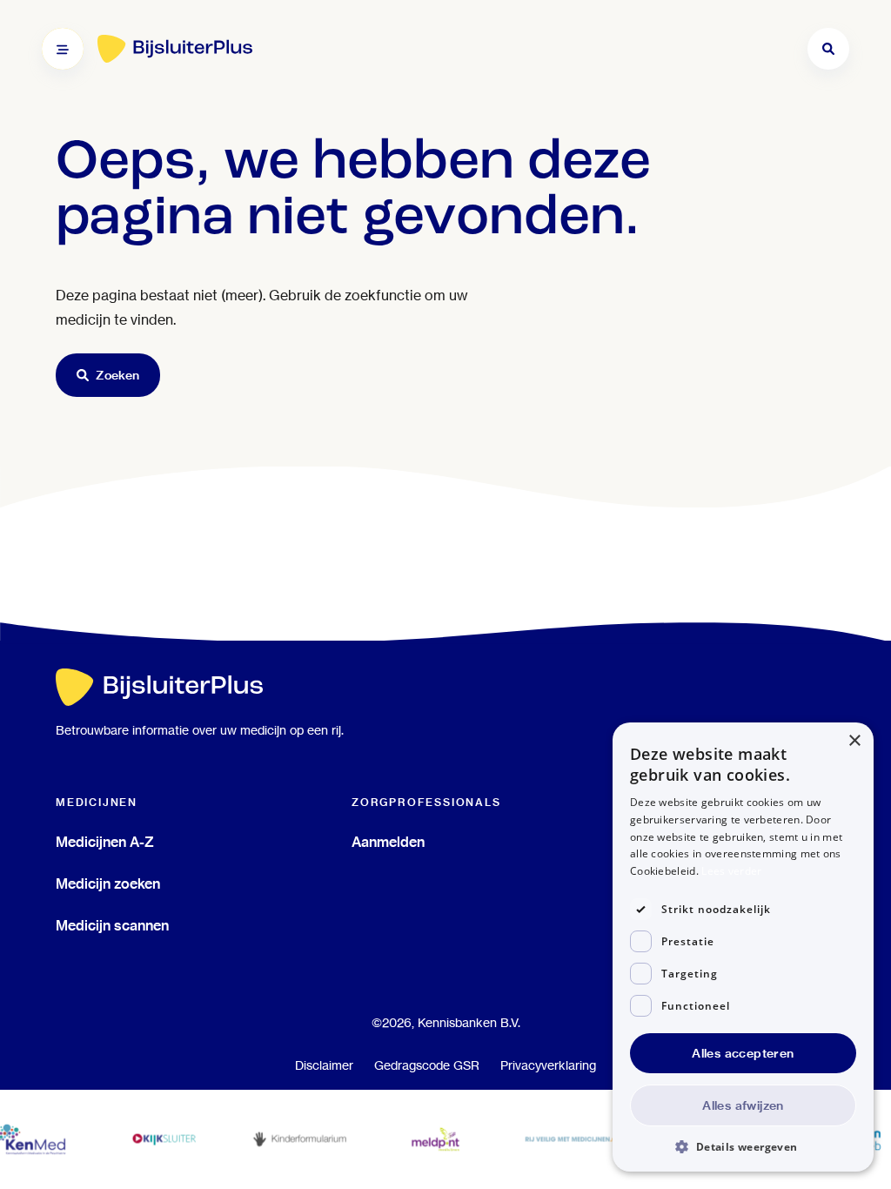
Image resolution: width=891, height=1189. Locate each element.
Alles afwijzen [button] (743, 1105)
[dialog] (743, 947)
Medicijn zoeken (108, 883)
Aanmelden (388, 841)
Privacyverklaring (548, 1065)
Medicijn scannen (112, 925)
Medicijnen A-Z (105, 841)
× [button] (854, 741)
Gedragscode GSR (426, 1065)
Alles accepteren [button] (743, 1053)
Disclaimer (324, 1065)
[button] (743, 1146)
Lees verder (731, 870)
